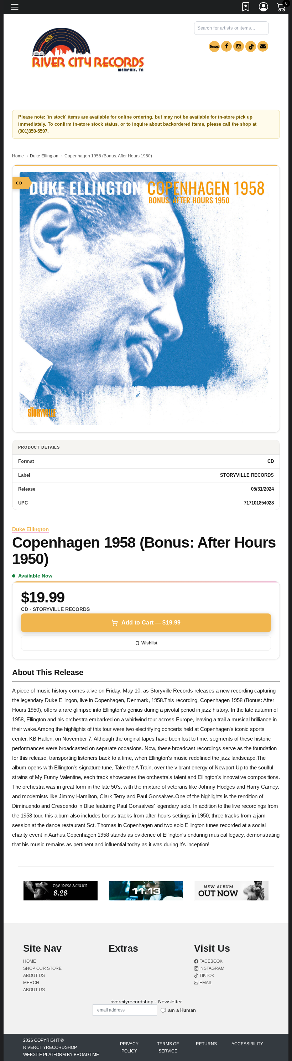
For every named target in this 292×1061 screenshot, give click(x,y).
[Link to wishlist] (246, 8)
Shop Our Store (42, 968)
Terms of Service (168, 1047)
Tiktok (206, 975)
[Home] (88, 49)
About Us (34, 989)
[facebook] (226, 46)
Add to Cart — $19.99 (151, 623)
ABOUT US (34, 975)
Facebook (210, 961)
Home (18, 155)
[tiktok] (251, 46)
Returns (206, 1043)
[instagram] (239, 46)
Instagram (211, 968)
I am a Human (180, 1010)
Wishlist (149, 643)
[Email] (263, 46)
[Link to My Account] (264, 8)
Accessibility (247, 1043)
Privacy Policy (129, 1047)
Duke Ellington (44, 155)
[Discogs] (214, 46)
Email (205, 982)
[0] (281, 8)
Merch (31, 982)
